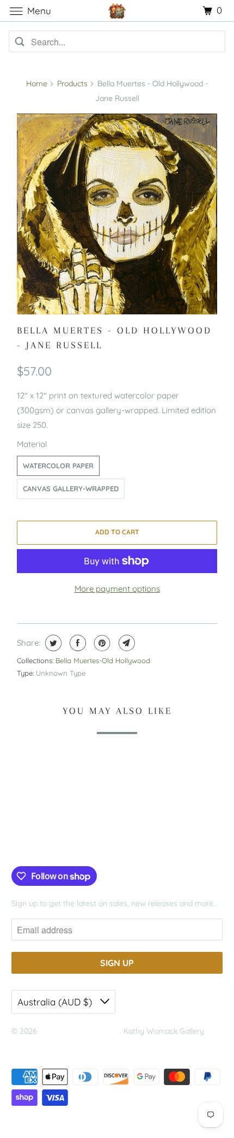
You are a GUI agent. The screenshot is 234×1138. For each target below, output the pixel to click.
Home (36, 83)
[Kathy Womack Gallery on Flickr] (67, 843)
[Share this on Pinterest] (100, 643)
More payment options (117, 588)
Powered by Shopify (46, 1045)
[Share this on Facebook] (76, 643)
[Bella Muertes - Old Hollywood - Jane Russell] (117, 214)
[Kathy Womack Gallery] (117, 10)
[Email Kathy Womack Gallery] (84, 843)
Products (72, 83)
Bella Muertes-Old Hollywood (103, 660)
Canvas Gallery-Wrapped (71, 488)
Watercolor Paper (58, 465)
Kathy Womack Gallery (79, 1031)
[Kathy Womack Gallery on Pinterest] (50, 843)
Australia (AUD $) (56, 1002)
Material (32, 444)
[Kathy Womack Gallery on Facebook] (23, 843)
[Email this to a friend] (125, 643)
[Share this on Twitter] (51, 643)
